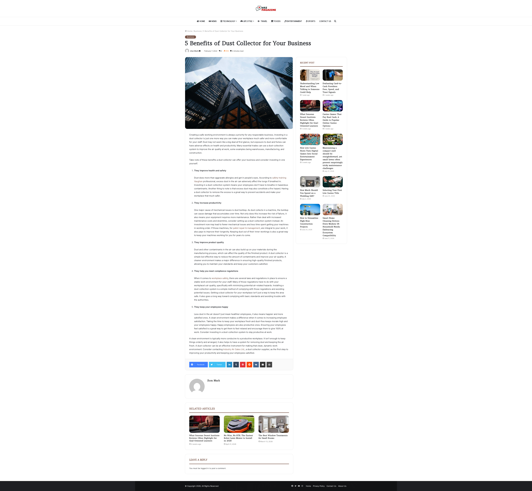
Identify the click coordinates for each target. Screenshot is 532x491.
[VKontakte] (256, 364)
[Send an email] (199, 51)
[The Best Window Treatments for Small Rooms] (274, 424)
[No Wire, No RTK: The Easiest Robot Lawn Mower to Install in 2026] (239, 424)
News (214, 21)
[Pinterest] (242, 364)
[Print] (269, 364)
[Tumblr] (236, 364)
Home (202, 21)
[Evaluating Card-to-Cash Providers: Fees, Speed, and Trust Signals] (333, 75)
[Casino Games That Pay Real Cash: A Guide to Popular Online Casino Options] (333, 105)
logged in (205, 468)
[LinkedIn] (229, 364)
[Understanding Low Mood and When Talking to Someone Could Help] (310, 75)
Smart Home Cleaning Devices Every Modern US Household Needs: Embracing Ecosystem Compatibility (331, 227)
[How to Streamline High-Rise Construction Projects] (310, 209)
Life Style (247, 21)
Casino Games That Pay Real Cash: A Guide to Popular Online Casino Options (332, 120)
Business (198, 31)
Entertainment (294, 21)
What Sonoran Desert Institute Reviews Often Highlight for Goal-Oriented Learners (204, 438)
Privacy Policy (319, 486)
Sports (311, 21)
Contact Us (325, 21)
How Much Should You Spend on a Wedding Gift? (309, 193)
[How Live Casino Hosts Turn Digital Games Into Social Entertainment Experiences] (310, 139)
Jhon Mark (194, 51)
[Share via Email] (262, 364)
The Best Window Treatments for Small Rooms (273, 436)
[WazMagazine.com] (266, 8)
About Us (342, 486)
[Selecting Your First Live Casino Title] (333, 182)
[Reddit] (249, 364)
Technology (228, 21)
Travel (263, 21)
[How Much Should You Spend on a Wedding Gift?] (310, 182)
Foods (277, 21)
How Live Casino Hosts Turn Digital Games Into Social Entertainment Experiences (309, 154)
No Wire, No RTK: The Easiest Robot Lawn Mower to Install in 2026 (238, 438)
